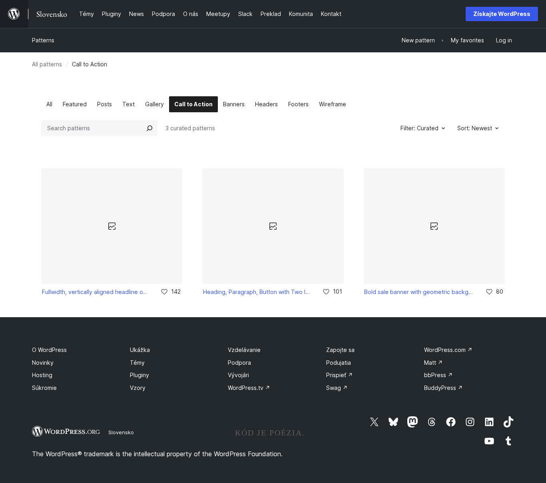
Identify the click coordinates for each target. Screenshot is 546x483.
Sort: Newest (474, 128)
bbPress (438, 375)
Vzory (137, 387)
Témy (137, 362)
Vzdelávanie (244, 349)
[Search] (149, 128)
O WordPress (49, 349)
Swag (337, 387)
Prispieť (339, 375)
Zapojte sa (340, 349)
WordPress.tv (249, 387)
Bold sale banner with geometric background (419, 291)
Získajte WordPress (501, 13)
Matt (433, 362)
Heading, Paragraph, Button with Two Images (257, 291)
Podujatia (338, 362)
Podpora (239, 362)
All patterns (47, 64)
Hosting (42, 375)
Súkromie (44, 387)
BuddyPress (443, 387)
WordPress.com (448, 349)
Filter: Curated (419, 128)
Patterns (43, 40)
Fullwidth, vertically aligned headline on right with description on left (95, 291)
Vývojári (238, 375)
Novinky (43, 362)
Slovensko (121, 432)
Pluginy (139, 375)
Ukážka (140, 349)
